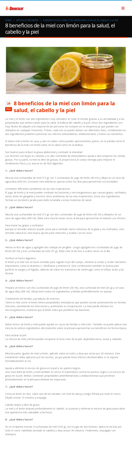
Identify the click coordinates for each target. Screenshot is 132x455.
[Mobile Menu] (123, 8)
